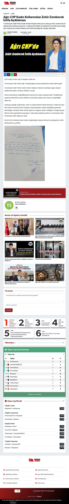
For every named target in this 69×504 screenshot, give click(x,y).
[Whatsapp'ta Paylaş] (12, 74)
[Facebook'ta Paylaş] (5, 74)
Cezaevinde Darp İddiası (43, 259)
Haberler (6, 13)
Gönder (8, 310)
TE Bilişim (39, 496)
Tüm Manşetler (41, 478)
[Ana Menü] (64, 3)
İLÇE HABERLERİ (21, 8)
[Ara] (61, 3)
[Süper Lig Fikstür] (63, 401)
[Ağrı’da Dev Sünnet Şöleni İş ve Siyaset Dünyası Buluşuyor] (19, 272)
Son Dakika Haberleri (11, 483)
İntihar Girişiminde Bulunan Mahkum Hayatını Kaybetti (29, 324)
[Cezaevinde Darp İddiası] (49, 249)
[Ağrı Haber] (10, 3)
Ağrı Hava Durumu (43, 470)
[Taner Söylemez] (9, 205)
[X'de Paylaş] (8, 74)
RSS (18, 491)
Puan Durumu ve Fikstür (12, 478)
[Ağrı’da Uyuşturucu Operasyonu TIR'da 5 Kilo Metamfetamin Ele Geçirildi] (49, 226)
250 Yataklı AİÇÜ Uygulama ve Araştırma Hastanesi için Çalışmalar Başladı (21, 334)
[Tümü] (63, 342)
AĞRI (12, 8)
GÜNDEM (4, 8)
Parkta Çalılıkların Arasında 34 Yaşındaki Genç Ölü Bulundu (12, 324)
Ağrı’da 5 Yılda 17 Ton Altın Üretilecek (47, 282)
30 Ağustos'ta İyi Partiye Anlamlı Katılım (17, 236)
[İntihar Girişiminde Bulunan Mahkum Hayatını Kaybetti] (19, 249)
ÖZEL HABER (33, 8)
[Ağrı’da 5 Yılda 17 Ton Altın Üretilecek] (49, 272)
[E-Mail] (16, 207)
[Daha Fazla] (15, 74)
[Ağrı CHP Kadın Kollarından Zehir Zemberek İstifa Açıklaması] (34, 54)
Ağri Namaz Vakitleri (11, 474)
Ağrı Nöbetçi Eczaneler (12, 470)
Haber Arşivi (41, 483)
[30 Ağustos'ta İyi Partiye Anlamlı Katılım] (19, 226)
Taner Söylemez (20, 204)
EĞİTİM (42, 8)
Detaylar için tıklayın (34, 394)
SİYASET (50, 8)
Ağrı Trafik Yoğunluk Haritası (45, 474)
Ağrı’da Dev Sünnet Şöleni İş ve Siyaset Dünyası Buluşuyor (61, 324)
